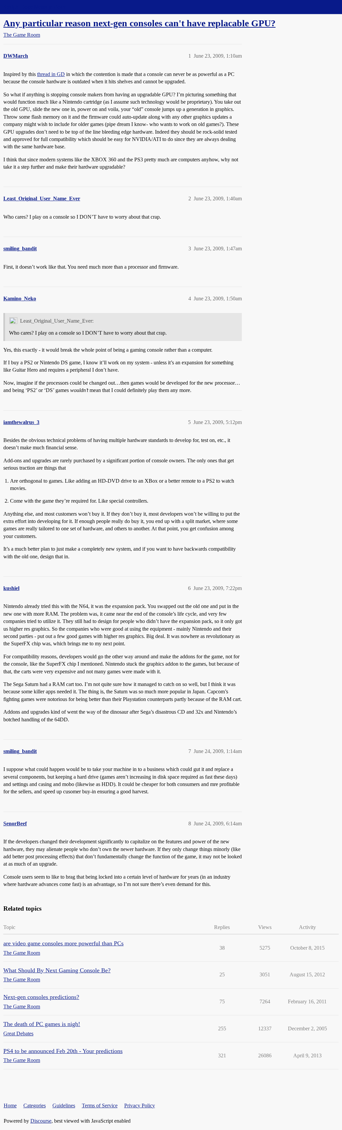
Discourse (40, 1121)
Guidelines (63, 1105)
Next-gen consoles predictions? (41, 997)
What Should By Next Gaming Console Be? (57, 970)
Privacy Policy (139, 1105)
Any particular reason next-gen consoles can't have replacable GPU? (139, 23)
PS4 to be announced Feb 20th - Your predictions (63, 1051)
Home (10, 1105)
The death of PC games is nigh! (41, 1024)
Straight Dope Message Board (35, 7)
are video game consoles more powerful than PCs (63, 943)
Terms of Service (100, 1105)
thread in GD (51, 74)
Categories (34, 1105)
